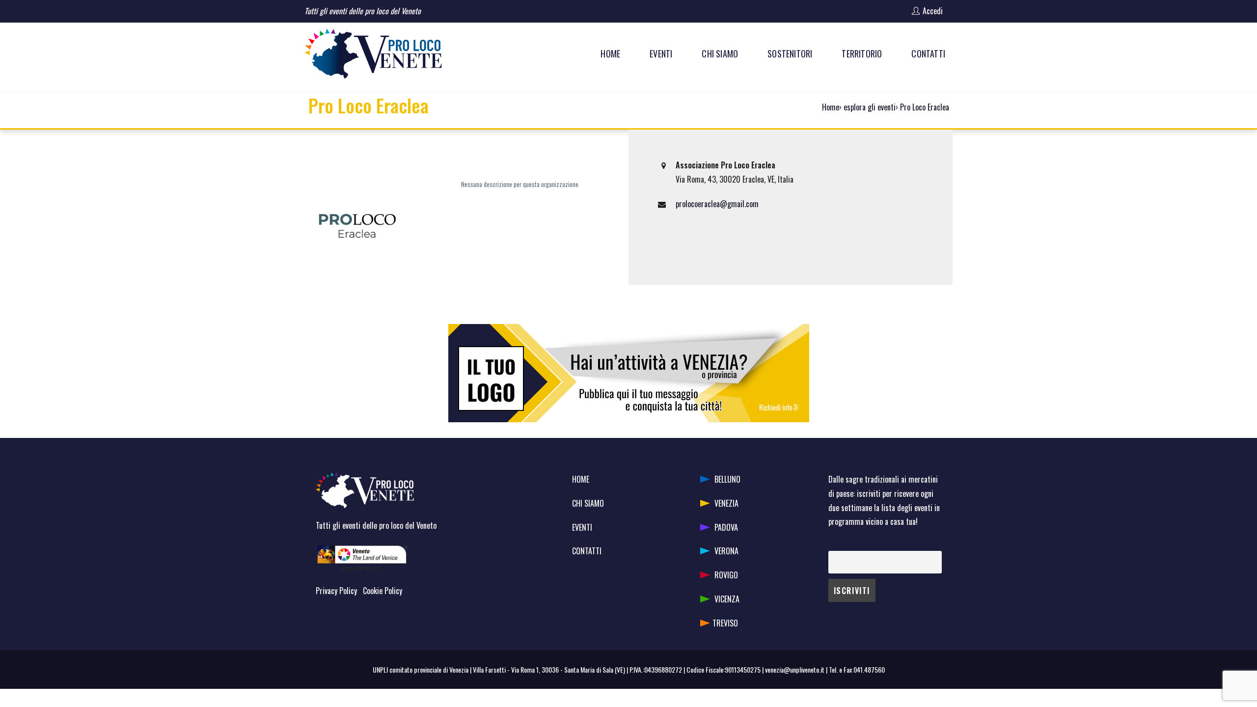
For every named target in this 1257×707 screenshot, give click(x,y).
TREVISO (725, 623)
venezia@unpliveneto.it (794, 669)
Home (830, 107)
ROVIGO (726, 575)
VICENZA (726, 599)
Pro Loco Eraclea (924, 107)
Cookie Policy (382, 591)
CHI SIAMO (588, 503)
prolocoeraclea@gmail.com (717, 204)
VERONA (726, 551)
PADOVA (726, 527)
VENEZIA (726, 503)
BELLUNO (727, 479)
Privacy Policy (336, 591)
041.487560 (869, 669)
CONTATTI (586, 551)
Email (835, 544)
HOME (580, 479)
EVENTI (582, 527)
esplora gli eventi (870, 107)
